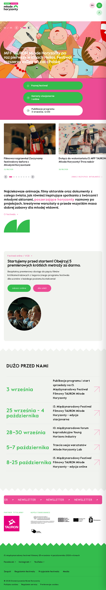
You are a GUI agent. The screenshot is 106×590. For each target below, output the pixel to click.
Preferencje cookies (49, 584)
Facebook (10, 562)
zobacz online (19, 288)
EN (92, 5)
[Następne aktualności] (33, 177)
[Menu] (99, 5)
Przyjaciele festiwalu (49, 572)
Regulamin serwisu (29, 584)
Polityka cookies (11, 584)
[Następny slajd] (37, 28)
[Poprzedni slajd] (16, 28)
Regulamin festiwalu (25, 572)
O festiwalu (11, 214)
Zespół (7, 572)
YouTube (39, 562)
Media (66, 572)
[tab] (20, 27)
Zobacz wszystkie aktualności (86, 177)
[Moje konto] (99, 13)
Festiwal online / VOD (19, 256)
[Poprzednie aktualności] (5, 177)
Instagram (25, 562)
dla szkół (42, 288)
